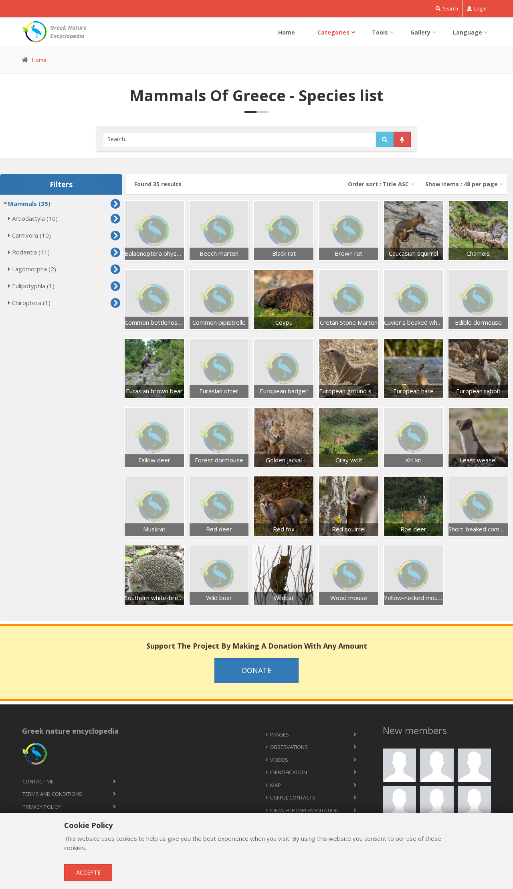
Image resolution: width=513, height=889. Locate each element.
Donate (256, 670)
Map (275, 785)
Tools (380, 32)
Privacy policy (41, 806)
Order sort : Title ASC (378, 184)
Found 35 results (158, 184)
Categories (333, 32)
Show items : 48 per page (461, 184)
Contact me (38, 781)
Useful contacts (292, 797)
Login (480, 8)
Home (286, 32)
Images (279, 734)
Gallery (420, 32)
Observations (289, 747)
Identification (288, 772)
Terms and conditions (52, 793)
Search (450, 8)
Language (467, 32)
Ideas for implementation (304, 810)
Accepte (88, 872)
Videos (279, 759)
